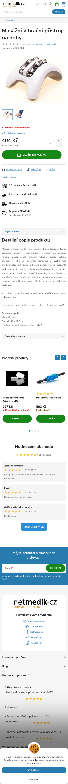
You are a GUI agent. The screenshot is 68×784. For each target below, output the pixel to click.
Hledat (59, 11)
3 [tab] (35, 431)
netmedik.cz (37, 637)
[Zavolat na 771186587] (45, 4)
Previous (57, 357)
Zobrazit (17, 418)
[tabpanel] (17, 395)
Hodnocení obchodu (34, 446)
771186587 (36, 642)
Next (63, 357)
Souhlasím (35, 770)
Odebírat (55, 568)
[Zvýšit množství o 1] (58, 140)
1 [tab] (30, 431)
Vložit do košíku (34, 155)
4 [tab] (38, 431)
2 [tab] (32, 431)
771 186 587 (36, 626)
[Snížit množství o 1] (58, 145)
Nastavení (34, 779)
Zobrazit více (34, 527)
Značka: (9, 177)
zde (39, 763)
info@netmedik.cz (37, 621)
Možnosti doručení (16, 133)
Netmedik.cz (36, 631)
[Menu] (64, 4)
